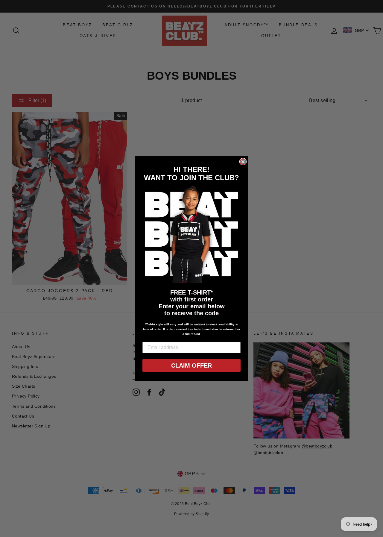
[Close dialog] (243, 162)
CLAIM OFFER (191, 365)
